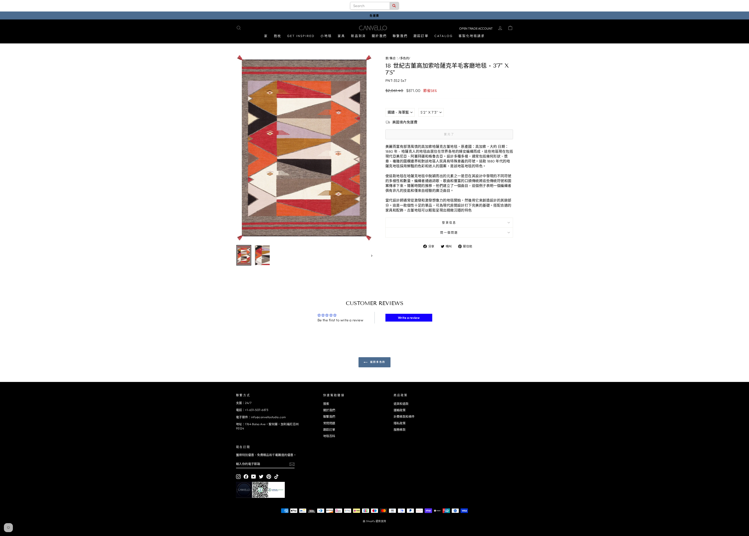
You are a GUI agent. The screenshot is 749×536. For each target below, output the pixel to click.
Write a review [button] (409, 318)
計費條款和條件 (404, 416)
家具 (341, 36)
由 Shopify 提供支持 (374, 521)
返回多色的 (377, 362)
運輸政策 (400, 410)
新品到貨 (358, 36)
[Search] (394, 5)
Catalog (443, 36)
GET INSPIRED (301, 36)
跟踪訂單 (421, 36)
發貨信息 (449, 222)
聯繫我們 (400, 36)
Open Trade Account (476, 28)
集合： (394, 58)
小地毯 (326, 36)
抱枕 (277, 36)
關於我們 (379, 36)
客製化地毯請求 (472, 36)
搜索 (326, 404)
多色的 (404, 58)
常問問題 (329, 423)
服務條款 (400, 429)
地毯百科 (329, 436)
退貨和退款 (401, 404)
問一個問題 (449, 232)
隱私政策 (400, 423)
